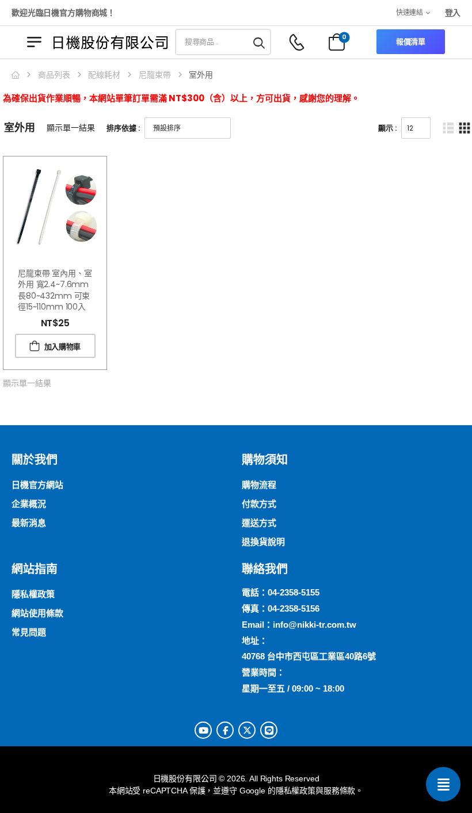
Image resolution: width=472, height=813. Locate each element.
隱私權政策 (295, 790)
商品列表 (54, 75)
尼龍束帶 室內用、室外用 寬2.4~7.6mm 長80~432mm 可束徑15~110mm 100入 (55, 290)
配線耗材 (104, 75)
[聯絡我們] (443, 784)
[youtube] (203, 730)
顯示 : (387, 128)
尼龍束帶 (155, 75)
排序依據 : (123, 128)
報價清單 (410, 41)
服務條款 (339, 790)
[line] (268, 730)
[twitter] (247, 730)
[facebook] (225, 730)
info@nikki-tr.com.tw (314, 624)
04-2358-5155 (293, 592)
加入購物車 (62, 346)
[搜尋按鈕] (260, 42)
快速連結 (409, 12)
